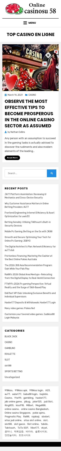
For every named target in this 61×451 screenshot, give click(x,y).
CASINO (32, 95)
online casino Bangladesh (34, 409)
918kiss (9, 390)
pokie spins (39, 412)
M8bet (29, 405)
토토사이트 (24, 435)
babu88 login (30, 394)
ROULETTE (10, 354)
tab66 (44, 424)
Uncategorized (12, 377)
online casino (12, 409)
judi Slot (48, 401)
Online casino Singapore (17, 412)
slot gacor (19, 424)
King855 (9, 405)
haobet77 (41, 397)
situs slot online (32, 420)
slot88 (8, 365)
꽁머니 (8, 431)
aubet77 (16, 394)
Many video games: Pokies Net (20, 308)
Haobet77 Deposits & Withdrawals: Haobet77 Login (30, 302)
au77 (7, 394)
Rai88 (26, 416)
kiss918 (20, 405)
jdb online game (13, 401)
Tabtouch (10, 427)
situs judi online (13, 420)
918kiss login (36, 390)
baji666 (44, 394)
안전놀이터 (10, 435)
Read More (12, 158)
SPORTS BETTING (14, 371)
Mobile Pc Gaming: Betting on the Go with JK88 (28, 231)
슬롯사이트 (41, 431)
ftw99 (17, 397)
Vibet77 (34, 427)
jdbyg (27, 401)
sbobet (45, 416)
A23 (47, 390)
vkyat (44, 427)
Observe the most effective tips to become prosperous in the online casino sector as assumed (29, 113)
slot (45, 420)
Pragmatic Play (13, 416)
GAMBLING (10, 348)
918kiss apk (21, 390)
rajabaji (35, 416)
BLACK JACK (11, 336)
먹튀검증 (18, 431)
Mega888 (41, 405)
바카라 (29, 431)
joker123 (37, 401)
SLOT (7, 359)
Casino (8, 397)
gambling (28, 397)
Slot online (33, 424)
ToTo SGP (23, 427)
